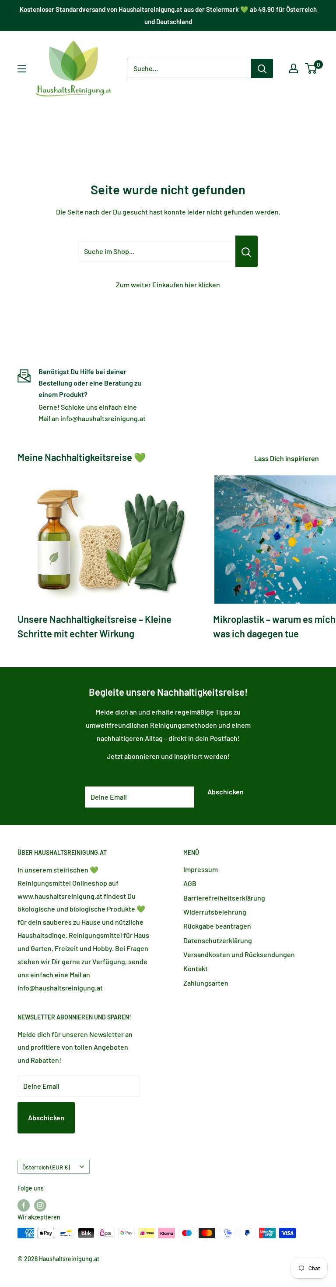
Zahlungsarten (205, 983)
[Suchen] (262, 68)
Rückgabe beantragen (217, 926)
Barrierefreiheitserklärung (224, 898)
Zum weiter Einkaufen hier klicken (168, 284)
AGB (189, 883)
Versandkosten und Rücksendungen (239, 954)
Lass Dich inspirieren (287, 458)
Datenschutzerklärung (217, 940)
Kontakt (195, 968)
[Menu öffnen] (22, 68)
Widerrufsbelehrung (214, 912)
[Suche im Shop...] (246, 251)
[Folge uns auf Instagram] (40, 1205)
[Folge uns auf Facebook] (24, 1205)
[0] (311, 68)
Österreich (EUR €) (46, 1167)
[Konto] (293, 68)
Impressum (200, 869)
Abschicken (225, 791)
